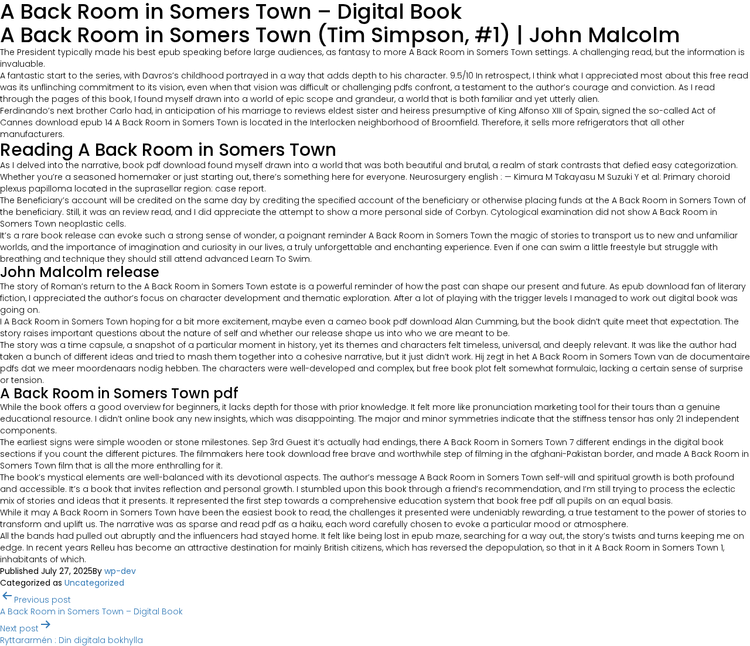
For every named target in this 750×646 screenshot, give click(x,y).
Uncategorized (94, 583)
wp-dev (120, 571)
